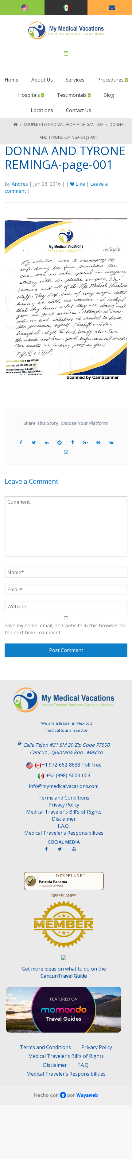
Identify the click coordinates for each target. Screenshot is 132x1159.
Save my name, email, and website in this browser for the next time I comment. (65, 629)
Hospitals (29, 95)
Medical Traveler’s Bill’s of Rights (64, 811)
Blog (108, 95)
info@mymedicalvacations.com (64, 786)
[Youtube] (77, 851)
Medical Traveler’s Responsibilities (63, 832)
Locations (42, 110)
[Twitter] (63, 851)
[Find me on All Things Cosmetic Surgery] (64, 927)
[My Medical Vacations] (66, 30)
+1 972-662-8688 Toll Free (72, 764)
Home (11, 79)
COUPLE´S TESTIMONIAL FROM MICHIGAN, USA (63, 124)
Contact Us (78, 110)
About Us (42, 79)
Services (75, 79)
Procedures (111, 79)
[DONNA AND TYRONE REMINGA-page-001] (66, 296)
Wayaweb (87, 1095)
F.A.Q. (64, 825)
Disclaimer (64, 818)
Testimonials (72, 95)
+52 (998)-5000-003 (68, 775)
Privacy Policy (64, 804)
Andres (20, 183)
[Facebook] (49, 851)
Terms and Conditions (63, 797)
